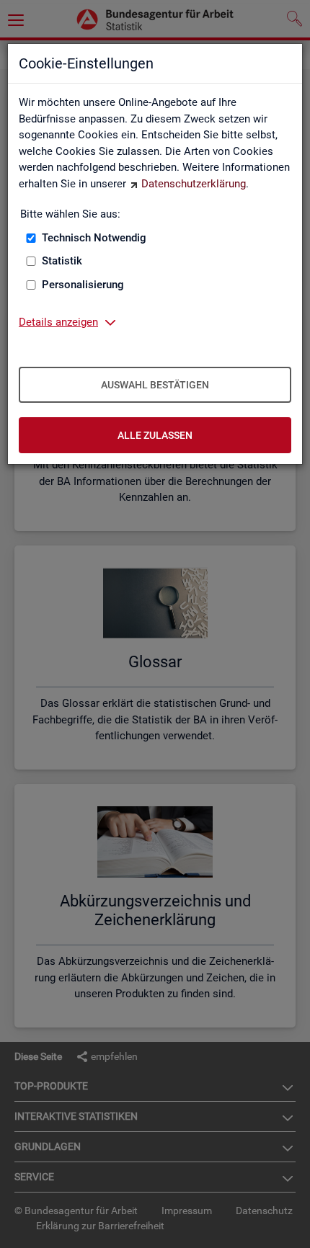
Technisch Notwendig (94, 237)
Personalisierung (83, 284)
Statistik (62, 260)
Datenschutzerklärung (193, 183)
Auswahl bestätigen (155, 385)
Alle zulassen (155, 435)
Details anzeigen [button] (58, 322)
